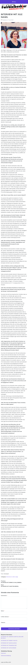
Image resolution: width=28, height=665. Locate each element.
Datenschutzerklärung (6, 655)
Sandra (4, 20)
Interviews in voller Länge (12, 577)
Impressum (3, 653)
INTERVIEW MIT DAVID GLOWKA (9, 643)
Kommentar (4, 595)
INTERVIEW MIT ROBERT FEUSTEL (9, 640)
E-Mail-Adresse (5, 616)
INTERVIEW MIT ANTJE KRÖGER (8, 648)
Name (3, 611)
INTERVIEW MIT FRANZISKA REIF (9, 645)
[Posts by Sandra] (2, 20)
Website (3, 622)
